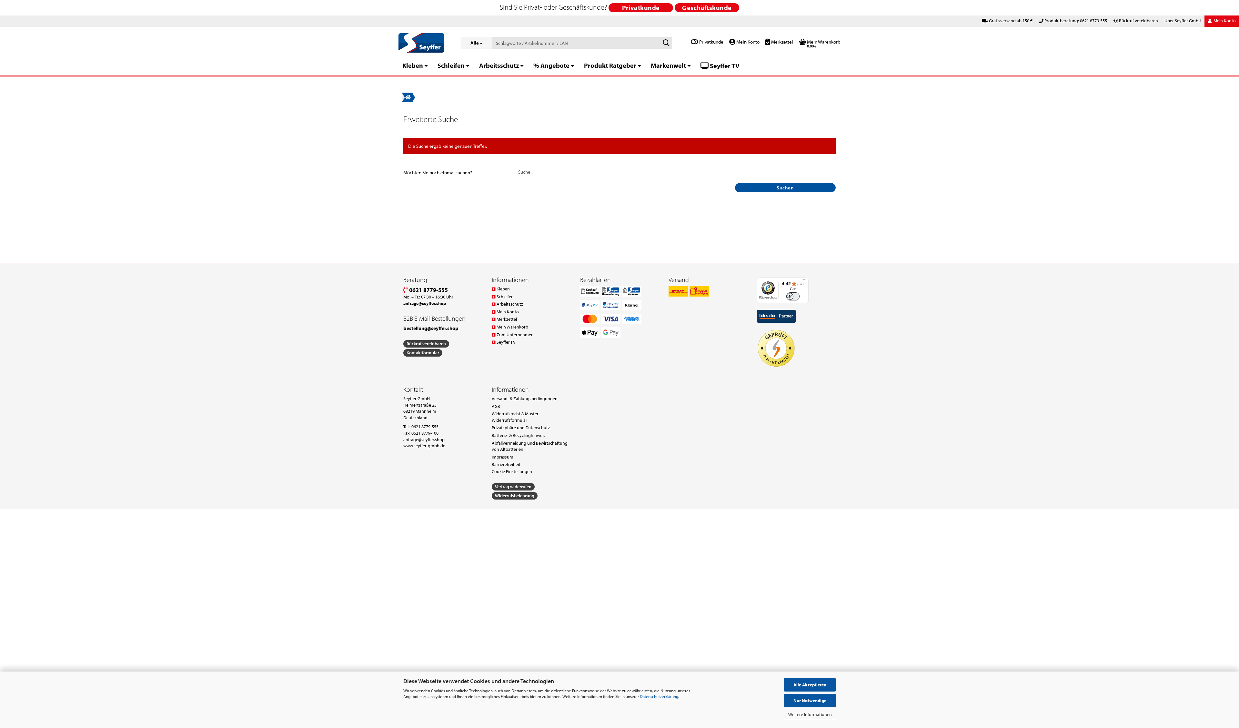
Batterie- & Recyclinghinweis (518, 435)
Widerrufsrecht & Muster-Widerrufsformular (516, 417)
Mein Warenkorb (512, 327)
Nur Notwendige (809, 700)
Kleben (412, 65)
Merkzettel (781, 42)
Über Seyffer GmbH (1182, 21)
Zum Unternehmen (515, 335)
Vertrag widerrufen (513, 487)
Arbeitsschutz (499, 65)
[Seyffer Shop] (424, 43)
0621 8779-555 (428, 290)
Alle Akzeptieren (809, 685)
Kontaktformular (423, 353)
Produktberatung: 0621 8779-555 (1075, 21)
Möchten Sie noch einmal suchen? (437, 172)
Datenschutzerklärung (659, 696)
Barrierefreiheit (506, 464)
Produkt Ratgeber (610, 65)
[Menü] (805, 281)
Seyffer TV (724, 66)
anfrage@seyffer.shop (424, 439)
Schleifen (451, 65)
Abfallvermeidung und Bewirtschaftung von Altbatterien (530, 446)
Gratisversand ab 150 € (1010, 21)
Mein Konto (747, 42)
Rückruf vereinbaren (1138, 21)
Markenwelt (668, 65)
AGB (496, 406)
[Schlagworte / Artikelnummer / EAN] (666, 43)
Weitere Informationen (810, 714)
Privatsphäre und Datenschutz (521, 427)
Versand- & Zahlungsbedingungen (525, 398)
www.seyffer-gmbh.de (424, 446)
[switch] (793, 296)
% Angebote (551, 65)
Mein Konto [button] (1224, 21)
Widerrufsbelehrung (514, 496)
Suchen (785, 188)
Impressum (502, 457)
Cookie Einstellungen (512, 471)
